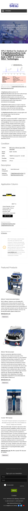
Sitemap (15, 505)
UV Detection (4, 233)
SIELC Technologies (10, 59)
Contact (14, 495)
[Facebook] (19, 505)
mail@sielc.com (9, 505)
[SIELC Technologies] (14, 5)
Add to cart (7, 216)
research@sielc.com (12, 252)
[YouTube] (24, 505)
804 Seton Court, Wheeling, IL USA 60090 (16, 498)
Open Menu (8, 10)
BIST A (11, 57)
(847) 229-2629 (10, 501)
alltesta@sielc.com (5, 313)
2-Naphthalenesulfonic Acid (13, 53)
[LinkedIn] (21, 505)
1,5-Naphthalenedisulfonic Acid (8, 223)
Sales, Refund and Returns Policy (14, 503)
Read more (5, 316)
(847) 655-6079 (19, 501)
